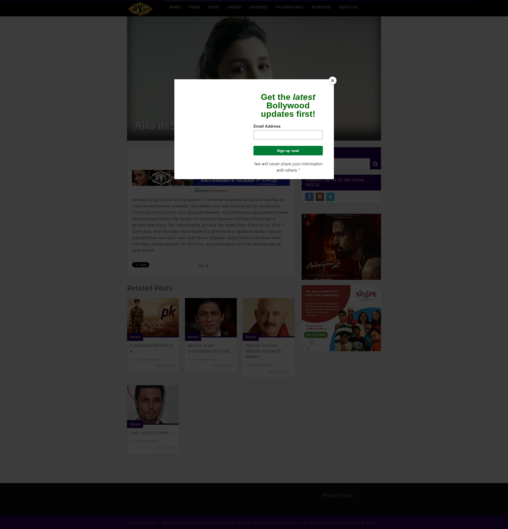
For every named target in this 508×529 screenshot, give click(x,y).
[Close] (333, 81)
